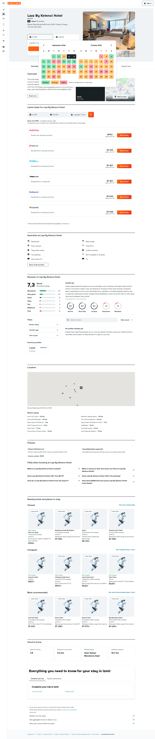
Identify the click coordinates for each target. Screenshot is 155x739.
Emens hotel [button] (86, 618)
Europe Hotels (48, 734)
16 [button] (59, 67)
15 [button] (54, 67)
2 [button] (58, 56)
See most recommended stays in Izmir (122, 592)
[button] (3, 3)
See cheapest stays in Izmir (125, 550)
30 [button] (59, 77)
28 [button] (49, 77)
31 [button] (111, 77)
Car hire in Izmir (37, 691)
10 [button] (64, 61)
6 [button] (43, 61)
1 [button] (53, 56)
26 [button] (74, 72)
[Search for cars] (3, 18)
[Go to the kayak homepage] (14, 3)
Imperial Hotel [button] (33, 577)
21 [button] (49, 72)
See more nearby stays (127, 505)
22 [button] (54, 72)
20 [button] (44, 72)
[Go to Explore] (3, 30)
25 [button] (69, 72)
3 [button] (63, 56)
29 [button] (54, 77)
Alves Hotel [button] (59, 618)
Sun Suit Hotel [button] (33, 618)
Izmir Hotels (95, 734)
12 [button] (74, 61)
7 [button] (48, 61)
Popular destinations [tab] (54, 679)
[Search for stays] (3, 14)
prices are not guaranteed (69, 710)
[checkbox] (38, 349)
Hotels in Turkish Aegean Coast (80, 734)
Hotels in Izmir (69, 691)
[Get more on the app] (3, 24)
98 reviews (40, 21)
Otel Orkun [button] (112, 577)
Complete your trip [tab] (37, 679)
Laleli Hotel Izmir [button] (88, 577)
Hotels (39, 734)
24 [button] (64, 72)
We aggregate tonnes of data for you (43, 720)
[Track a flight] (3, 35)
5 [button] (74, 56)
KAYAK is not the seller (38, 716)
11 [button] (69, 61)
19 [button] (74, 67)
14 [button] (49, 67)
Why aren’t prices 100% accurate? (42, 723)
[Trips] (3, 41)
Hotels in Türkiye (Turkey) (61, 734)
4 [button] (81, 61)
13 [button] (43, 67)
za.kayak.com (31, 734)
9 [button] (58, 61)
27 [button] (44, 77)
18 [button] (69, 67)
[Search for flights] (3, 10)
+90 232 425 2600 (34, 27)
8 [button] (53, 61)
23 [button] (59, 72)
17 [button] (64, 67)
